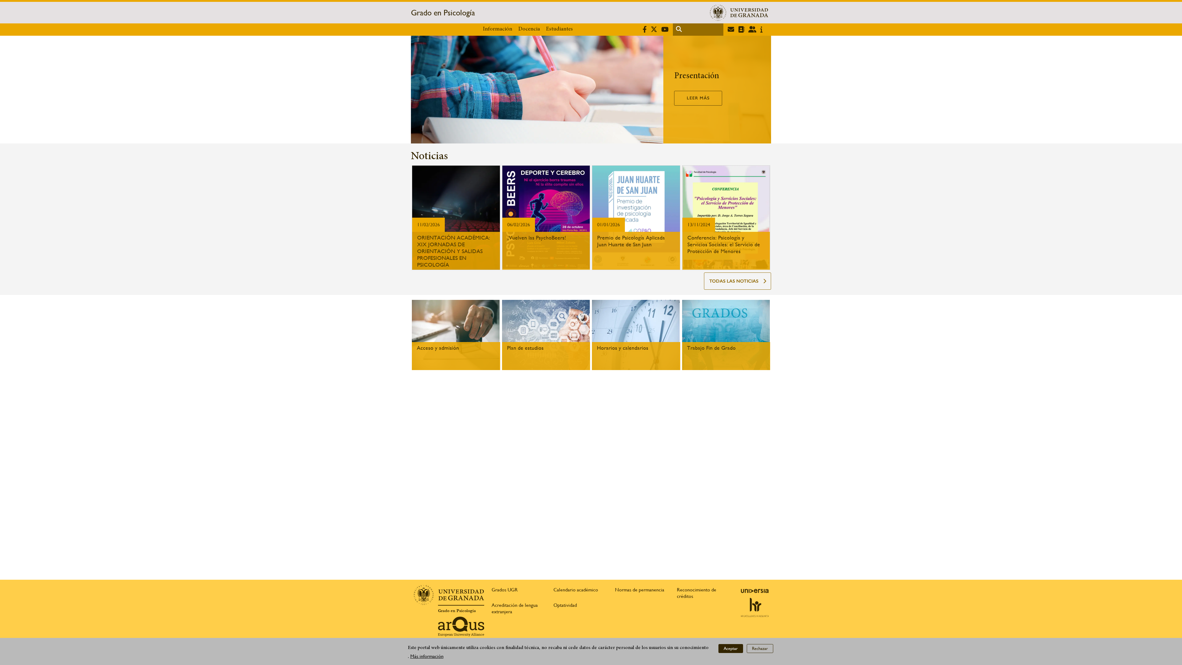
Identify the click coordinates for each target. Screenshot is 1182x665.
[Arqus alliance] (461, 626)
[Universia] (755, 591)
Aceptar (731, 648)
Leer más (698, 98)
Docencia (529, 29)
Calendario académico (575, 590)
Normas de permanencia (639, 590)
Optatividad (565, 605)
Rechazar (760, 648)
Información (497, 29)
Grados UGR (505, 590)
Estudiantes (559, 29)
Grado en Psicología (443, 13)
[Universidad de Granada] (739, 12)
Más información (427, 656)
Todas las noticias (733, 281)
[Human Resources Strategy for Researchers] (755, 607)
